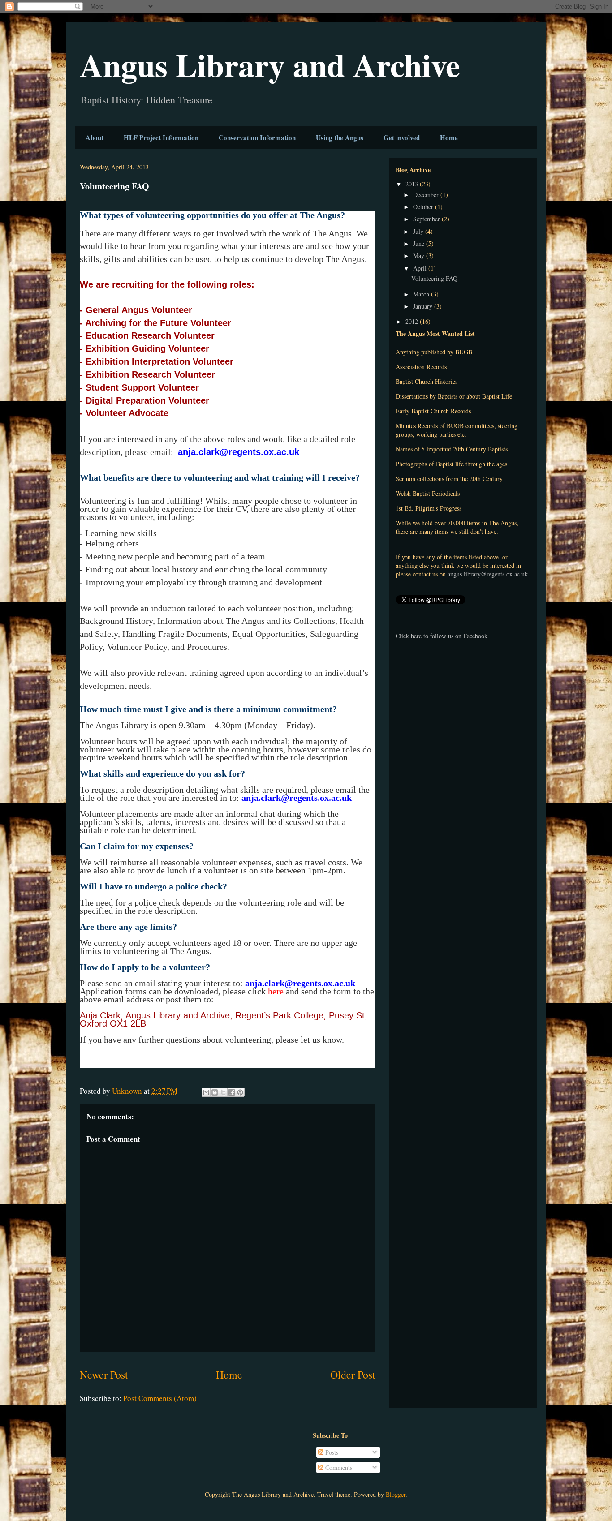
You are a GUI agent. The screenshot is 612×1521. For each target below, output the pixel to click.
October (424, 206)
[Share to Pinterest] (240, 1092)
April (420, 268)
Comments (337, 1467)
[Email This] (206, 1092)
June (419, 243)
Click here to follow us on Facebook (441, 636)
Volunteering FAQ (434, 278)
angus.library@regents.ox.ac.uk (488, 574)
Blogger (395, 1494)
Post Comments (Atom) (160, 1398)
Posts (330, 1452)
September (427, 219)
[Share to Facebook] (231, 1092)
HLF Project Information (161, 137)
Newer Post (104, 1374)
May (419, 255)
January (423, 306)
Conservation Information (257, 137)
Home (449, 137)
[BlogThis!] (214, 1092)
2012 (412, 321)
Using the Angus (339, 137)
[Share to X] (223, 1092)
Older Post (352, 1374)
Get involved (402, 137)
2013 (412, 184)
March (422, 294)
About (94, 137)
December (426, 194)
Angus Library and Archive (270, 64)
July (419, 231)
